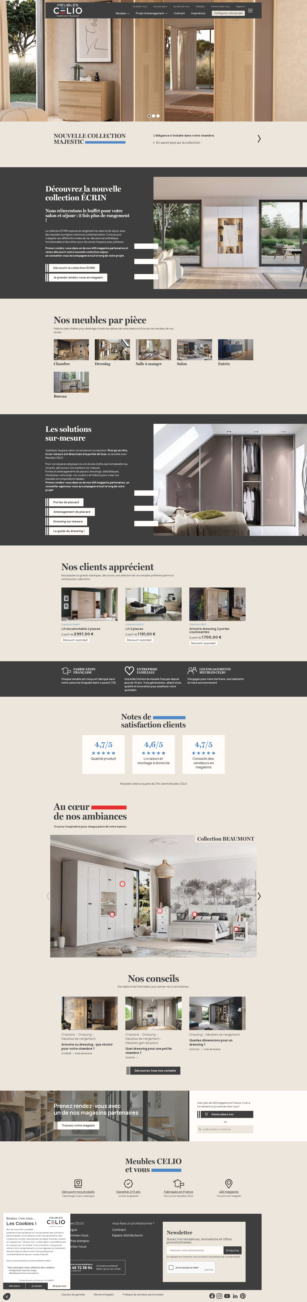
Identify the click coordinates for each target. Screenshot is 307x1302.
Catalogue (200, 6)
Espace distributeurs (127, 1235)
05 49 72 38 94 (79, 1267)
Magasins (240, 6)
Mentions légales (104, 1294)
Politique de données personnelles (143, 1294)
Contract (119, 1229)
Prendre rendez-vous (220, 6)
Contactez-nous (140, 6)
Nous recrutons (160, 6)
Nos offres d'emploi (75, 1241)
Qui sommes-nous (181, 6)
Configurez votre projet (228, 13)
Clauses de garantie (73, 1294)
